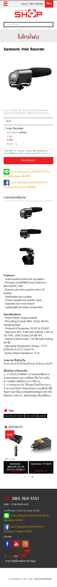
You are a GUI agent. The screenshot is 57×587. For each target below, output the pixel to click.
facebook (7, 544)
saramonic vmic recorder (14, 416)
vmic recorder (31, 416)
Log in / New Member (32, 4)
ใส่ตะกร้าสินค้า (28, 161)
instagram (25, 544)
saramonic (42, 416)
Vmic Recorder (14, 128)
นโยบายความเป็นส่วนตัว (42, 579)
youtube (16, 544)
